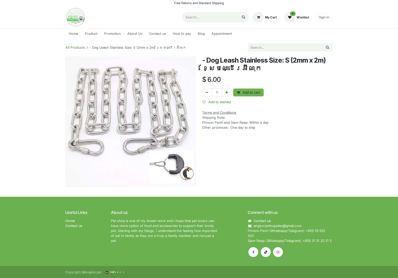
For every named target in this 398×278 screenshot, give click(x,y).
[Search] (243, 17)
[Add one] (227, 92)
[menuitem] (73, 33)
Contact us (73, 226)
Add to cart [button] (250, 92)
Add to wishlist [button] (219, 102)
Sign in (324, 17)
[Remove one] (207, 92)
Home (70, 221)
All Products (75, 47)
